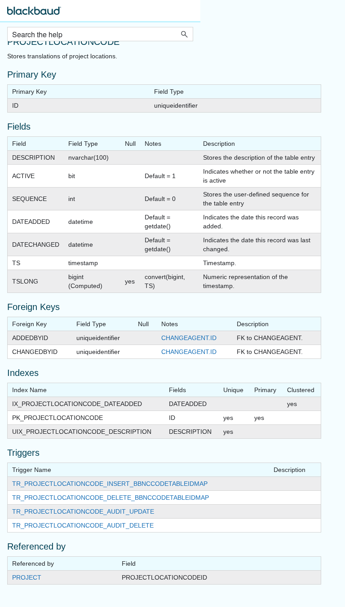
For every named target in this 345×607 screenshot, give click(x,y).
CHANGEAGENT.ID (189, 337)
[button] (184, 34)
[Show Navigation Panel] (188, 13)
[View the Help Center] (34, 14)
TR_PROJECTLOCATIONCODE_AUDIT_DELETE (83, 525)
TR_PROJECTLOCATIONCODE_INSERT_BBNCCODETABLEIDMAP (110, 483)
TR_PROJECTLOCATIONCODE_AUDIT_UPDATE (83, 511)
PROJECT (26, 577)
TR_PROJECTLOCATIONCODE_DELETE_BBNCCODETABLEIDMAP (110, 497)
